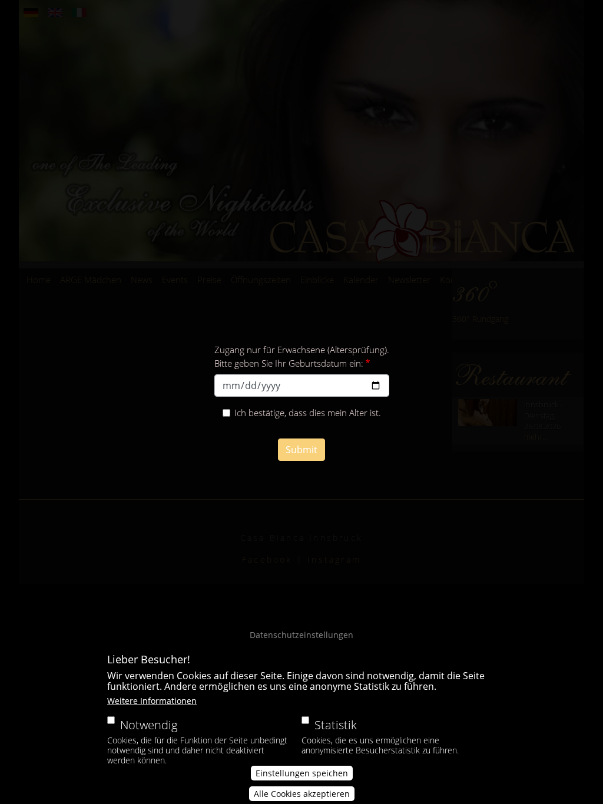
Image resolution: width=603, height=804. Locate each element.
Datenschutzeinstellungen (301, 634)
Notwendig (148, 725)
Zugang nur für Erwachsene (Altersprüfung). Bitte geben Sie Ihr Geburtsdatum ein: (301, 356)
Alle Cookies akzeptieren (302, 793)
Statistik (335, 725)
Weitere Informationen (152, 700)
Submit (301, 449)
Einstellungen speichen (302, 773)
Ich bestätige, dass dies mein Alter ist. (307, 412)
